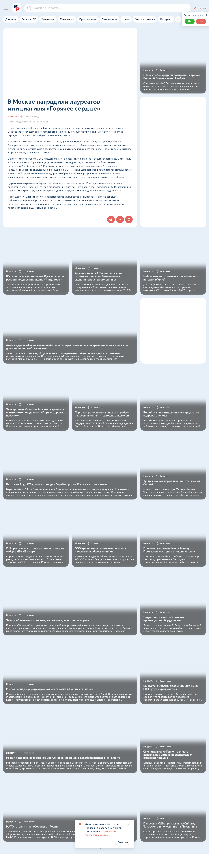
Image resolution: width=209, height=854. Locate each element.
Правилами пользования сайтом (100, 833)
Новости (13, 116)
